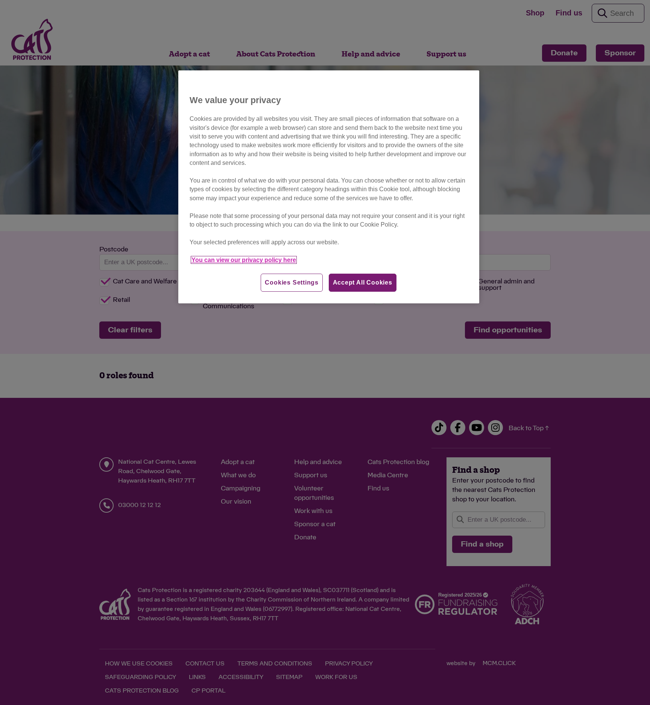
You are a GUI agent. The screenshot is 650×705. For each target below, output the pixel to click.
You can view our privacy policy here (243, 260)
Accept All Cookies (362, 282)
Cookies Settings (292, 282)
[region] (328, 186)
